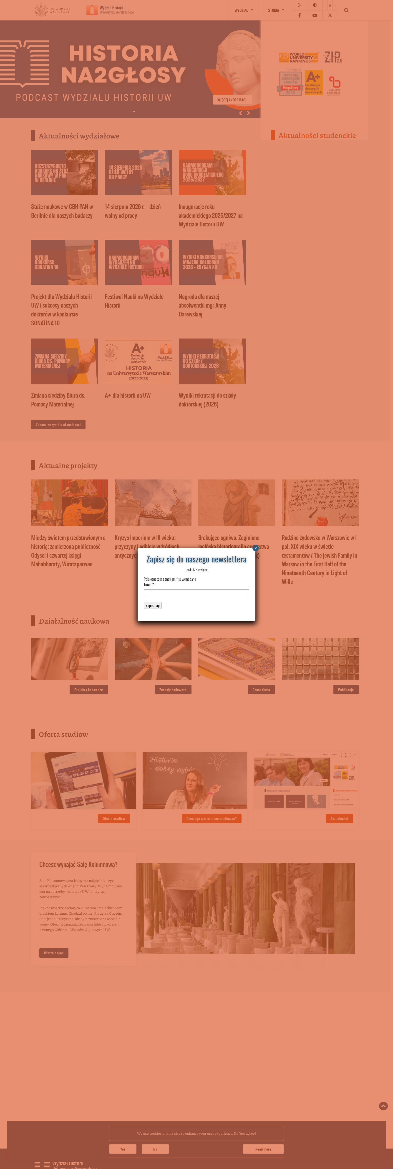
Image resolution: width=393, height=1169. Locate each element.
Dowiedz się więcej (196, 569)
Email (149, 584)
